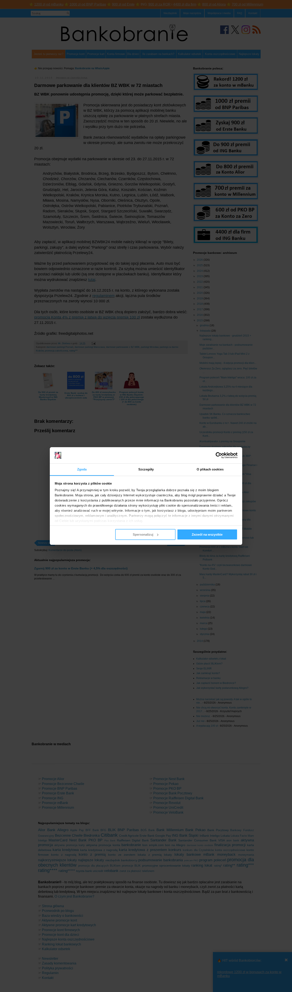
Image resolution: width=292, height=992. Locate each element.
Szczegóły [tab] (146, 469)
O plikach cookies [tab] (210, 469)
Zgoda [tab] (82, 469)
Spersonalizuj (143, 534)
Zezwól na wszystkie (207, 534)
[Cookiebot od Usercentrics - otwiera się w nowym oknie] (218, 455)
